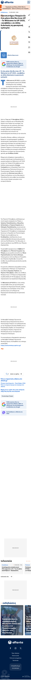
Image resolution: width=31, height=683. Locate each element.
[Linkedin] (29, 37)
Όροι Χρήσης (15, 653)
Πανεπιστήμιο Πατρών (7, 396)
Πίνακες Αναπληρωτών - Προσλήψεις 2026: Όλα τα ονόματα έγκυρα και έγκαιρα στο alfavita (13, 384)
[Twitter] (29, 32)
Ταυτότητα (16, 660)
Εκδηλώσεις (4, 12)
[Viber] (29, 42)
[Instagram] (15, 648)
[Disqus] (15, 440)
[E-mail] (29, 52)
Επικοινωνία (15, 655)
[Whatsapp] (29, 47)
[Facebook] (29, 26)
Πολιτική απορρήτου (15, 658)
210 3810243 (15, 668)
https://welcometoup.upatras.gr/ (11, 345)
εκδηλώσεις (9, 603)
